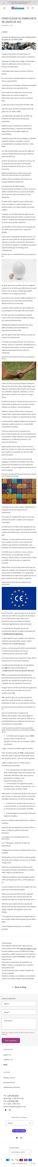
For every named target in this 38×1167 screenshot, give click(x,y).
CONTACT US (8, 1060)
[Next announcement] (34, 2)
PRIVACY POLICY (9, 1078)
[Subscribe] (30, 1123)
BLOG (5, 1064)
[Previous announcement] (4, 2)
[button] (4, 8)
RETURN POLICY (9, 1083)
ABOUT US (7, 1055)
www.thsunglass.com (28, 948)
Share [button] (5, 32)
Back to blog (20, 987)
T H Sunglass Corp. (21, 1163)
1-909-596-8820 (13, 1096)
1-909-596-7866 (12, 1101)
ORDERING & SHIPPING (12, 1087)
